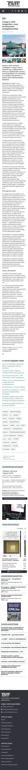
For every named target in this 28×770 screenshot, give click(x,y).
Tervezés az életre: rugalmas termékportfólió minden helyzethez (13, 372)
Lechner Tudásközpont (10, 435)
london (5, 418)
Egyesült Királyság (15, 411)
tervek (9, 439)
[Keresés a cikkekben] (25, 11)
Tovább (20, 529)
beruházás (11, 418)
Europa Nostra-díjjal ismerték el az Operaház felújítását (13, 404)
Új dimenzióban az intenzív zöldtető (13, 387)
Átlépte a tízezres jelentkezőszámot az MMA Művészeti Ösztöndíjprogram (13, 382)
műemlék (15, 445)
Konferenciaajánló (6, 722)
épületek (5, 422)
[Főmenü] (3, 11)
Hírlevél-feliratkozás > (15, 571)
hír (10, 415)
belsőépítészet (7, 445)
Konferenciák (4, 746)
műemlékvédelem (17, 428)
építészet (5, 415)
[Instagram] (15, 11)
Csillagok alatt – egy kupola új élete (12, 635)
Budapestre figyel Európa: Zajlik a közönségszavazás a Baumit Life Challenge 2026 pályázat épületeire (13, 398)
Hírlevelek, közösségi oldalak (9, 764)
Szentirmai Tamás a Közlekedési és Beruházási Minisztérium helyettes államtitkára (12, 629)
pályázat (16, 415)
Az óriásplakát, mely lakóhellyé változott (14, 647)
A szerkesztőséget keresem (10, 712)
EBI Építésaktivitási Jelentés (17, 432)
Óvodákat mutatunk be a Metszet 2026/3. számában (10, 559)
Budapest (5, 411)
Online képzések (5, 732)
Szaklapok (4, 752)
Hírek (2, 719)
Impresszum (4, 738)
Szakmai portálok (6, 761)
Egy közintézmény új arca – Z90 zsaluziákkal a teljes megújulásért (13, 376)
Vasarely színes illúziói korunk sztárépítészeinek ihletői (10, 666)
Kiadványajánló (5, 729)
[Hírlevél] (18, 11)
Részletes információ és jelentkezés (14, 498)
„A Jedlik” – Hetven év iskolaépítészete (13, 639)
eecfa (4, 439)
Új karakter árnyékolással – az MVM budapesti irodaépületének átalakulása (13, 392)
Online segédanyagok (7, 758)
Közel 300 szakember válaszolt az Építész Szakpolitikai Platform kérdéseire (13, 366)
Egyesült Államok (14, 422)
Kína (18, 425)
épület (23, 425)
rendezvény (6, 442)
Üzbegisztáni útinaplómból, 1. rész (12, 651)
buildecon (5, 425)
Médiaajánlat (4, 735)
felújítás (19, 418)
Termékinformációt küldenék (10, 709)
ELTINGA (16, 439)
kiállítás (12, 425)
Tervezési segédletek (7, 755)
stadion (13, 449)
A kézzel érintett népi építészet (11, 643)
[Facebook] (12, 11)
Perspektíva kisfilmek (7, 726)
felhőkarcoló (7, 428)
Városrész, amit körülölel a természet (13, 661)
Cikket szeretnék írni (8, 706)
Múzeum (20, 435)
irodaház (5, 432)
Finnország (6, 449)
